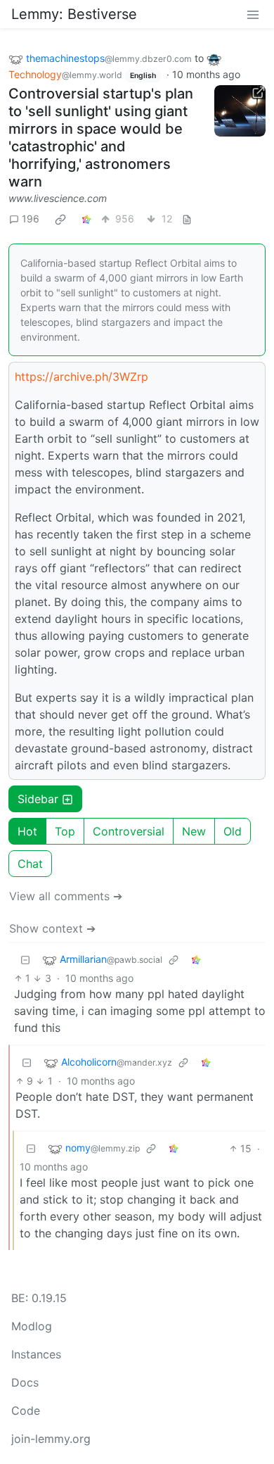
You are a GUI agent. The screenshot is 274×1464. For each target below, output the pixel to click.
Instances (36, 1354)
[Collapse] (25, 960)
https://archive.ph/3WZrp (81, 377)
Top (65, 831)
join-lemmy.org (51, 1439)
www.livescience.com (57, 198)
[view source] (187, 218)
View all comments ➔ (65, 896)
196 (30, 219)
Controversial (128, 831)
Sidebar (38, 799)
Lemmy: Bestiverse (74, 14)
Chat (30, 864)
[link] (60, 219)
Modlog (31, 1326)
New (194, 831)
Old (232, 831)
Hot (27, 831)
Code (25, 1410)
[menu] (253, 14)
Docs (25, 1382)
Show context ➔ (52, 928)
